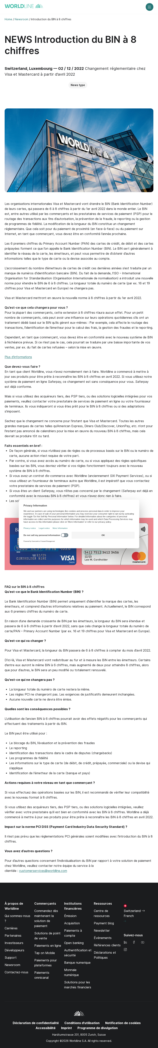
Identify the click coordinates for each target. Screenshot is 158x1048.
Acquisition (72, 923)
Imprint (66, 1028)
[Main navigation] (149, 7)
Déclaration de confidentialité (36, 1023)
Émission (70, 916)
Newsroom (12, 965)
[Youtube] (142, 942)
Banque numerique (77, 962)
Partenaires (13, 935)
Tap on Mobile (44, 953)
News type (78, 85)
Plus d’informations (18, 357)
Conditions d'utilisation (82, 1023)
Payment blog (104, 923)
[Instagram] (125, 950)
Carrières (11, 928)
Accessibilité (45, 1028)
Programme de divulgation (97, 1028)
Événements (103, 938)
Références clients (107, 945)
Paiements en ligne (47, 945)
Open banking (74, 943)
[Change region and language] (125, 921)
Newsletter (102, 930)
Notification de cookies (123, 1023)
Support (11, 957)
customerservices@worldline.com (43, 871)
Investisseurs (14, 943)
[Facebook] (133, 942)
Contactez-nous (16, 972)
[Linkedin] (125, 942)
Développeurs (14, 950)
